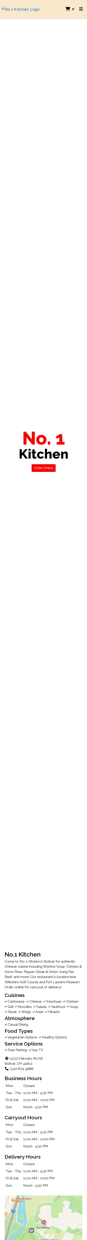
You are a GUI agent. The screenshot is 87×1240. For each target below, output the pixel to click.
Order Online (43, 468)
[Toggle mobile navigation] (81, 9)
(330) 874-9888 (21, 1069)
